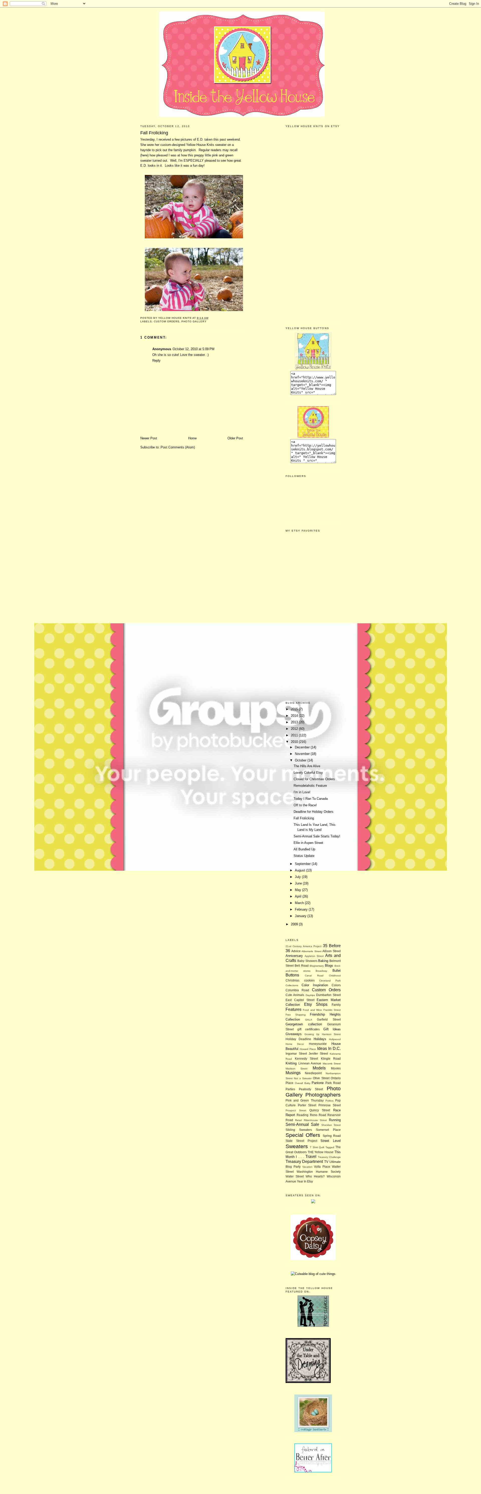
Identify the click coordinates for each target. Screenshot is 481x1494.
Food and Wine (312, 1010)
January (301, 916)
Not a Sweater (303, 1078)
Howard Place (308, 1049)
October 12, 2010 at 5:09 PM (193, 349)
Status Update (304, 856)
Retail (298, 1120)
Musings (293, 1073)
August (300, 870)
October (301, 760)
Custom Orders (166, 321)
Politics (329, 1100)
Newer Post (148, 438)
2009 (295, 924)
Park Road (333, 1082)
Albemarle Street (311, 951)
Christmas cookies (300, 980)
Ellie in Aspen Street (308, 843)
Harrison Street (331, 1034)
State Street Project (301, 1140)
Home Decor (295, 1044)
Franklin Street (332, 1010)
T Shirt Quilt (317, 1147)
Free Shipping (296, 1014)
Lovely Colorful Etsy (308, 772)
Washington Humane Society (319, 1171)
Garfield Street (329, 1019)
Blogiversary (317, 965)
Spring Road (332, 1135)
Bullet (336, 970)
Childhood (335, 975)
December (303, 747)
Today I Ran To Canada (311, 799)
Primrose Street (329, 1105)
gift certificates (308, 1029)
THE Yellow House (321, 1152)
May (298, 890)
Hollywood (335, 1039)
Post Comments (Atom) (178, 447)
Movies (336, 1068)
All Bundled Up (304, 849)
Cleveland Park (330, 980)
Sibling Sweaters (299, 1129)
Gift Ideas (332, 1029)
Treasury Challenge (329, 1157)
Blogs (329, 965)
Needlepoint (313, 1073)
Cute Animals (295, 995)
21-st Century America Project (303, 946)
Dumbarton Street (328, 995)
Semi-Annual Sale (302, 1124)
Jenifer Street (318, 1053)
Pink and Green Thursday (305, 1100)
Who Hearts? (315, 1176)
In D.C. (334, 1048)
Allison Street (331, 951)
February (302, 909)
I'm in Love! (302, 792)
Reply (156, 360)
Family (336, 1004)
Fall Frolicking (304, 818)
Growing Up (312, 1034)
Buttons (292, 975)
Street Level (330, 1141)
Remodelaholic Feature (310, 785)
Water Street (295, 1176)
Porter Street (307, 1105)
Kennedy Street (306, 1058)
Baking (323, 961)
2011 (295, 735)
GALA (308, 1019)
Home (192, 438)
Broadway (321, 970)
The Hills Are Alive (307, 766)
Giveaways (294, 1034)
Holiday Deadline (298, 1039)
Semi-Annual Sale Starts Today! (317, 836)
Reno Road (318, 1115)
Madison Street (296, 1068)
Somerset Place (328, 1129)
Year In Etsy (305, 1181)
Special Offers (303, 1135)
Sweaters (297, 1146)
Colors (336, 985)
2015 (295, 709)
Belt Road (301, 965)
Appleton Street (314, 956)
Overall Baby (302, 1083)
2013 (295, 722)
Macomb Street (332, 1063)
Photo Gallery (193, 321)
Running (335, 1120)
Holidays (320, 1039)
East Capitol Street (300, 1000)
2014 (295, 716)
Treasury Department (304, 1161)
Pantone (318, 1083)
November (303, 754)
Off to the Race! (305, 805)
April (298, 896)
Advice (296, 951)
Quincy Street (319, 1110)
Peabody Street (311, 1089)
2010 (295, 742)
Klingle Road (331, 1058)
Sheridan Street (331, 1125)
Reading (302, 1115)
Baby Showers (307, 960)
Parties (290, 1089)
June (299, 883)
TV (326, 1162)
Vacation (307, 1166)
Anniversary (294, 956)
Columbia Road (297, 990)
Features (293, 1009)
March (300, 903)
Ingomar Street (296, 1053)
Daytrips (310, 995)
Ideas (322, 1048)
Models (319, 1068)
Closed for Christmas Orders (314, 779)
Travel (310, 1156)
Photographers (323, 1095)
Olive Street (321, 1078)
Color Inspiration (315, 985)
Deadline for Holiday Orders (313, 812)
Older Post (235, 438)
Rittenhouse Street (315, 1120)
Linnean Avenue (309, 1063)
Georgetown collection (304, 1024)
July (298, 877)
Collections (292, 985)
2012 (295, 729)
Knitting (291, 1063)
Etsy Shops (316, 1004)
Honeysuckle (318, 1043)
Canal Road (314, 975)
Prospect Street (296, 1110)
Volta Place (322, 1166)
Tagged (329, 1147)
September (303, 864)
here (144, 155)
